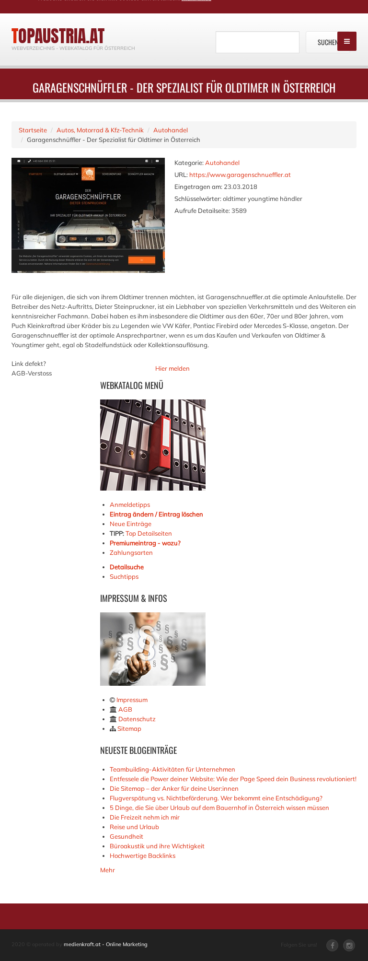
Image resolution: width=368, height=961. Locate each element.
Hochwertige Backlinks (142, 855)
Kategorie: (189, 162)
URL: (181, 174)
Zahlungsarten (131, 552)
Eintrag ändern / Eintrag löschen (156, 514)
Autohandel (170, 130)
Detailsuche (127, 567)
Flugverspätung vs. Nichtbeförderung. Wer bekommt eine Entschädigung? (216, 798)
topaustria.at (58, 36)
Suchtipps (124, 576)
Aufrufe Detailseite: (202, 210)
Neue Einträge (130, 523)
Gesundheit (126, 836)
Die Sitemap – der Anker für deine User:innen (174, 788)
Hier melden (172, 368)
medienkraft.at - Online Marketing (106, 944)
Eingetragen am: (198, 186)
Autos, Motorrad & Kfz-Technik (100, 130)
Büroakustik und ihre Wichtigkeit (157, 846)
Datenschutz (137, 719)
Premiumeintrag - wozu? (145, 543)
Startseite (33, 130)
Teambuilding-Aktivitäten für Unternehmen (172, 769)
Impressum (132, 699)
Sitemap (129, 728)
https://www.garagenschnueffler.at (240, 174)
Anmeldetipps (130, 504)
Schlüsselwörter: (197, 198)
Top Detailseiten (149, 533)
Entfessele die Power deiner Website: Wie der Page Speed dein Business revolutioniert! (233, 779)
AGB (125, 709)
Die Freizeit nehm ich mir (145, 817)
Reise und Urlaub (134, 827)
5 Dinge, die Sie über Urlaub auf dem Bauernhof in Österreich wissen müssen (219, 807)
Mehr (107, 870)
